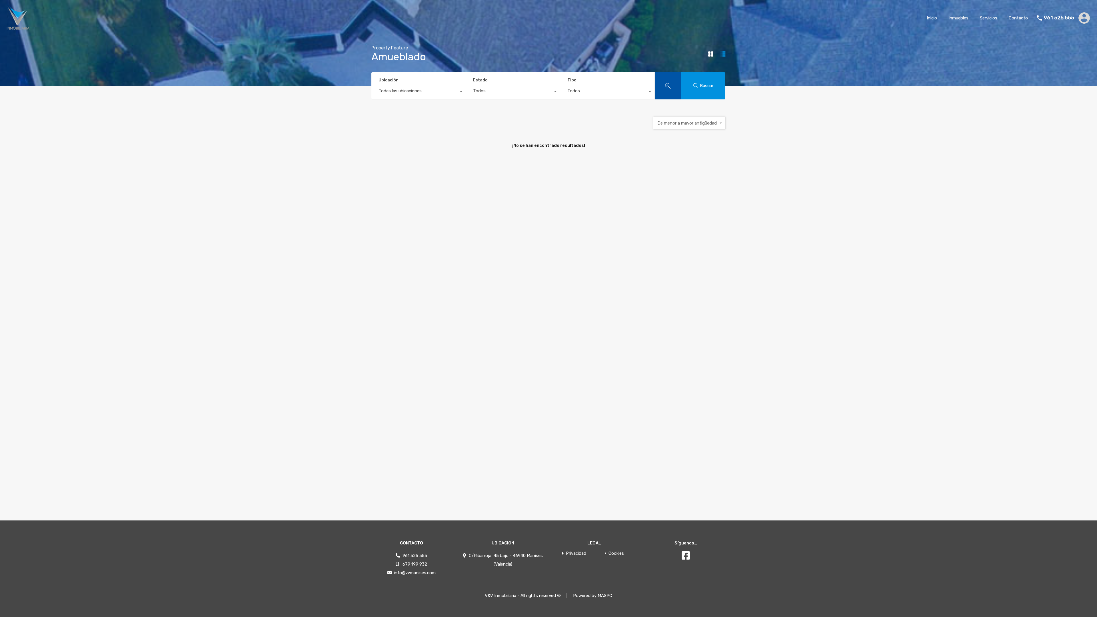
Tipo (571, 80)
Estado (480, 80)
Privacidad (576, 553)
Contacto (1018, 18)
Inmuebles (958, 18)
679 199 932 (415, 564)
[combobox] (418, 92)
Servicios (988, 18)
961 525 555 (1059, 18)
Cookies (616, 553)
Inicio (932, 18)
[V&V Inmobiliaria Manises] (18, 27)
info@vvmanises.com (415, 572)
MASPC (605, 595)
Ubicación (389, 80)
